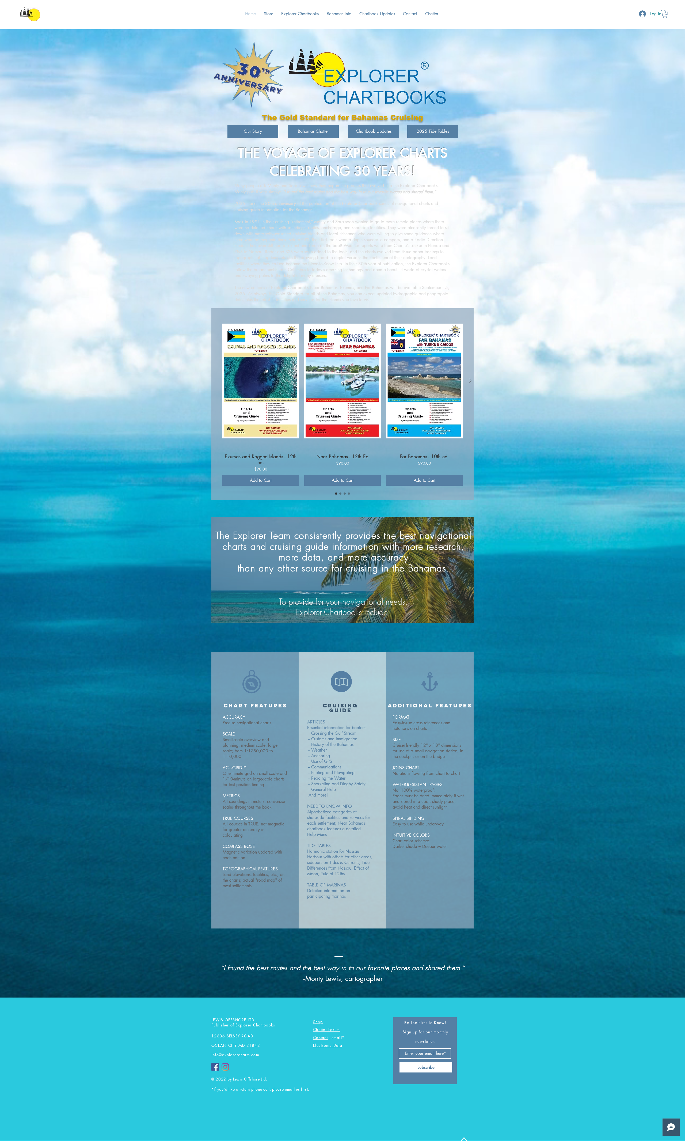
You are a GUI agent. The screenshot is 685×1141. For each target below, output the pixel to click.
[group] (342, 399)
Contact (320, 1037)
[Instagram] (225, 1067)
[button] (665, 14)
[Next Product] (470, 380)
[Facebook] (215, 1067)
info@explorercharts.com (235, 1054)
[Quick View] (260, 381)
